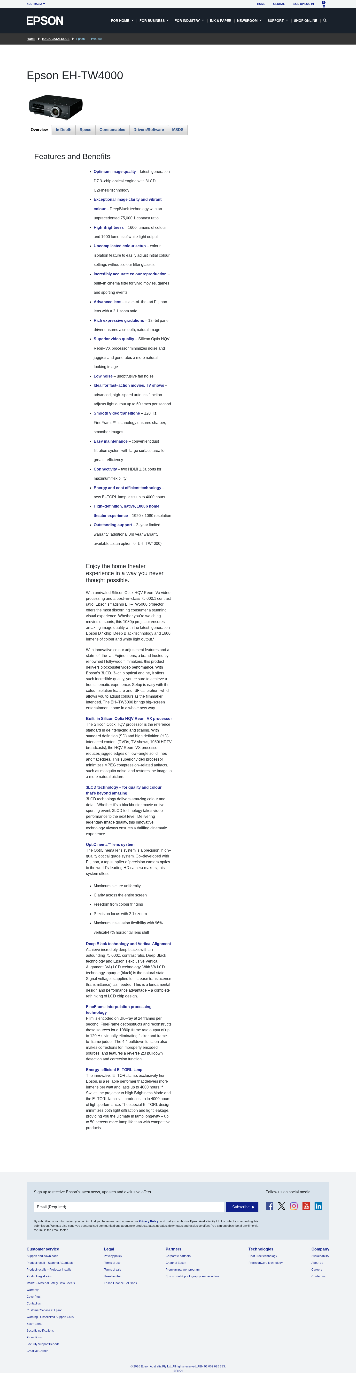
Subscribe (241, 1207)
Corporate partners (178, 1256)
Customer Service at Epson (44, 1310)
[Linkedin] (318, 1206)
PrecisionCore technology (265, 1263)
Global (279, 3)
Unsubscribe (112, 1276)
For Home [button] (120, 21)
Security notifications (40, 1330)
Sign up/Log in (303, 3)
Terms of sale (112, 1269)
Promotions (34, 1337)
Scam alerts (34, 1324)
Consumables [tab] (112, 130)
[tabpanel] (178, 641)
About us (317, 1263)
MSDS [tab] (178, 130)
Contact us (34, 1303)
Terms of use (112, 1263)
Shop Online (305, 21)
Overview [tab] (39, 130)
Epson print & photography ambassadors (192, 1276)
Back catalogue (56, 39)
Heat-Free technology (262, 1256)
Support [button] (276, 21)
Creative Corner (37, 1351)
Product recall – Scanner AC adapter (51, 1263)
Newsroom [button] (248, 21)
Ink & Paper (220, 21)
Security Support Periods (43, 1344)
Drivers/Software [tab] (148, 130)
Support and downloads (42, 1256)
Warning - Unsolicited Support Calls (50, 1317)
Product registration (39, 1276)
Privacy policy (113, 1256)
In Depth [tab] (63, 130)
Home (261, 3)
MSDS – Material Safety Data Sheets (51, 1283)
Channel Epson (176, 1263)
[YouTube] (306, 1206)
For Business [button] (152, 21)
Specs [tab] (85, 130)
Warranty (33, 1290)
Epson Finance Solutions (120, 1283)
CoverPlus (33, 1296)
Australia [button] (34, 3)
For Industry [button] (188, 21)
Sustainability (320, 1256)
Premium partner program (183, 1269)
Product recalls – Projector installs (49, 1269)
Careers (316, 1269)
